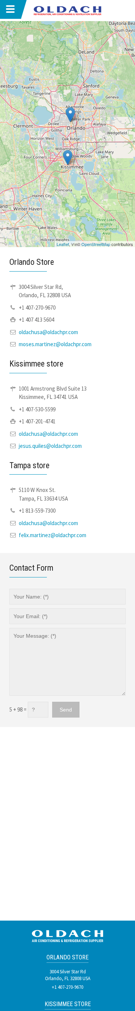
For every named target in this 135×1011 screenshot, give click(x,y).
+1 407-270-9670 (67, 987)
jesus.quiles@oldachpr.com (50, 445)
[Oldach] (67, 10)
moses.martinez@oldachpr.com (55, 344)
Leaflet (63, 244)
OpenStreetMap (95, 244)
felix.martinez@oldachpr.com (52, 535)
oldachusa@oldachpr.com (48, 332)
